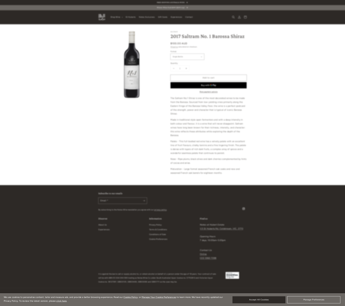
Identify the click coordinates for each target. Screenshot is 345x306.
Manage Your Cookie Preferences (159, 297)
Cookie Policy (130, 297)
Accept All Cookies (259, 299)
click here (61, 301)
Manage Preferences (313, 299)
